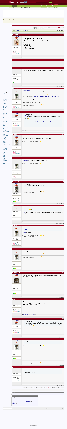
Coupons (24, 5)
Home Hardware (5, 115)
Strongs (4, 152)
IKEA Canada (5, 118)
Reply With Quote (62, 58)
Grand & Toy (4, 111)
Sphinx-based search (36, 426)
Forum (14, 5)
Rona (3, 146)
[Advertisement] (30, 64)
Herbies (4, 112)
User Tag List (13, 25)
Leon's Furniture (5, 122)
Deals (19, 5)
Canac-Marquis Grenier (6, 99)
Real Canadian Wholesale (6, 144)
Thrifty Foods (4, 157)
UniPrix (4, 159)
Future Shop (4, 109)
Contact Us (34, 408)
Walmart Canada (5, 162)
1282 (48, 27)
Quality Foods (5, 142)
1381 (57, 27)
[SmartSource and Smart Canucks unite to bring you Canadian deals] (7, 88)
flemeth (24, 90)
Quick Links (28, 7)
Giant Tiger (4, 110)
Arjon (17, 274)
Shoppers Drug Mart (5, 149)
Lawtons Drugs (5, 121)
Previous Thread (35, 390)
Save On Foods (5, 147)
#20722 (63, 181)
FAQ (10, 7)
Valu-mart (4, 161)
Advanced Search (54, 7)
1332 (50, 27)
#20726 (63, 272)
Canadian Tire (5, 100)
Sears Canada (5, 148)
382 (45, 27)
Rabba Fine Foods (5, 143)
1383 (61, 27)
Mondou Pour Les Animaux (6, 130)
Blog (11, 5)
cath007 (16, 90)
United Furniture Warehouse (5, 160)
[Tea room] (49, 4)
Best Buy (4, 96)
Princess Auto (5, 140)
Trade (55, 5)
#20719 (63, 111)
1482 (38, 28)
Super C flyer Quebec (6, 153)
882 (46, 27)
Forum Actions (23, 7)
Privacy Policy (61, 408)
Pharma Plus (4, 138)
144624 (60, 30)
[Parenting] (54, 4)
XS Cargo (4, 163)
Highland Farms (5, 113)
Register (56, 2)
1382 (58, 27)
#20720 (63, 134)
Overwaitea (4, 134)
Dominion (4, 102)
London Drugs (5, 123)
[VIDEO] (27, 399)
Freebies (29, 5)
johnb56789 (28, 90)
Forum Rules (28, 404)
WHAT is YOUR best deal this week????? (21, 30)
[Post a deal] (56, 4)
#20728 (63, 318)
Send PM (57, 58)
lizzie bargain (24, 314)
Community (17, 7)
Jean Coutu (4, 119)
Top (36, 5)
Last (62, 387)
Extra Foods (4, 103)
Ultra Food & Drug (5, 158)
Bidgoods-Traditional (5, 97)
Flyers (33, 5)
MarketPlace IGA (5, 127)
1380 (54, 27)
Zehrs (3, 164)
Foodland (4, 108)
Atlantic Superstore (5, 95)
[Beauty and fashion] (51, 4)
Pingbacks (13, 402)
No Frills (4, 133)
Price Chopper (5, 139)
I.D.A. (3, 116)
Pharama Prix (5, 137)
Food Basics (4, 107)
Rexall (3, 145)
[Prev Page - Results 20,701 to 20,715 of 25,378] (42, 27)
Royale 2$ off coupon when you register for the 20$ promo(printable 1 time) (46, 96)
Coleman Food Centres (6, 101)
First (41, 27)
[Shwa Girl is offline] (16, 42)
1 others (33, 314)
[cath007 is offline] (16, 96)
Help (53, 2)
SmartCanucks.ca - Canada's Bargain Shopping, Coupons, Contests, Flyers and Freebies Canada (47, 408)
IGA (3, 117)
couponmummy (25, 160)
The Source (4, 156)
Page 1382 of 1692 (36, 27)
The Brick (4, 155)
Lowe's (4, 125)
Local (49, 5)
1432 (36, 28)
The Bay (4, 154)
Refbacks (13, 403)
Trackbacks (28, 401)
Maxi (3, 128)
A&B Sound (4, 93)
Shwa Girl (17, 36)
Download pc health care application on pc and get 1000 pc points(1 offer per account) (37, 136)
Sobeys (4, 150)
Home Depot (4, 114)
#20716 (63, 34)
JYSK (3, 120)
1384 (63, 27)
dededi (24, 360)
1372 (52, 27)
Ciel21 (16, 69)
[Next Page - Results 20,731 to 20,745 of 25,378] (40, 28)
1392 (34, 28)
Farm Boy (4, 105)
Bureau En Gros (5, 98)
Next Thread (41, 390)
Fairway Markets (5, 104)
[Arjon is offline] (16, 280)
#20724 (63, 225)
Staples (4, 151)
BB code (27, 397)
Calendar (13, 7)
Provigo (4, 141)
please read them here (21, 22)
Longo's (4, 124)
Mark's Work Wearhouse (6, 126)
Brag (44, 5)
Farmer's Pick (5, 106)
